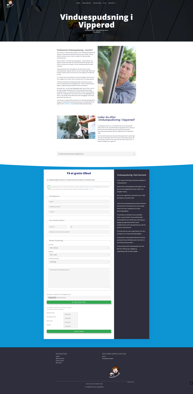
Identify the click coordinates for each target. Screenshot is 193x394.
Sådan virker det (60, 358)
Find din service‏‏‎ (97, 3)
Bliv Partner (59, 362)
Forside (57, 356)
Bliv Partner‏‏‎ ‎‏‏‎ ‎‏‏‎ (112, 3)
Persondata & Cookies (107, 358)
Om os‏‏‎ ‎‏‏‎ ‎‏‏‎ (105, 3)
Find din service (60, 360)
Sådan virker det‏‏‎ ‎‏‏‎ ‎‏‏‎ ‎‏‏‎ (87, 3)
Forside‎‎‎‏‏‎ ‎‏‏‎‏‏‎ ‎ (79, 3)
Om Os (104, 356)
